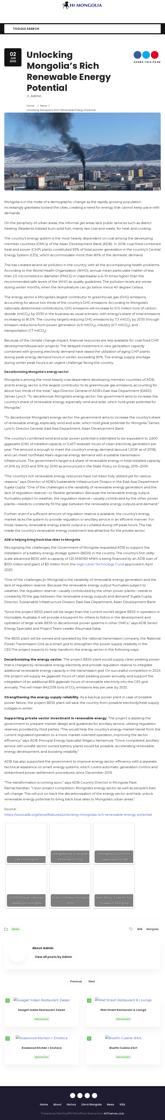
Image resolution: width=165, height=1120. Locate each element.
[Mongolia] (82, 5)
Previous (76, 981)
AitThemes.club (114, 1113)
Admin (36, 96)
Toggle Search (25, 29)
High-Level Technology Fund (100, 564)
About (57, 1104)
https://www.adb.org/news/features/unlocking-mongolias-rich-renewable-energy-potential (78, 815)
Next (92, 981)
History (71, 1104)
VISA (122, 1104)
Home (30, 105)
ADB (139, 929)
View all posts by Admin (53, 957)
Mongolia (153, 929)
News (43, 105)
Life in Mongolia (91, 1104)
